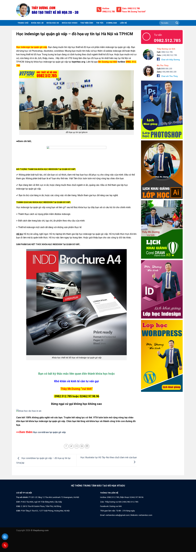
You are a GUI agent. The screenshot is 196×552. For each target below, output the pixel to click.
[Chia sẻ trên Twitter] (71, 446)
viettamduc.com (145, 515)
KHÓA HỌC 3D (52, 23)
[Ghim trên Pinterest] (81, 446)
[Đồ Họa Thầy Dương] (54, 10)
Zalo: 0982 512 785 (131, 8)
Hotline (105, 8)
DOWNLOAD (111, 23)
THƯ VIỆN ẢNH (86, 23)
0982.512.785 (108, 11)
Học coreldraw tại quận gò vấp (49, 432)
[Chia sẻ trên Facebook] (66, 446)
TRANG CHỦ (23, 23)
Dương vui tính (115, 506)
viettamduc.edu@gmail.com (117, 515)
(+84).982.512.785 (169, 55)
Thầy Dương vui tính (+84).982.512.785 (121, 502)
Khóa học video (69, 23)
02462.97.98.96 (136, 497)
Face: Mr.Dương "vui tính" (134, 11)
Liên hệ (123, 23)
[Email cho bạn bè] (76, 446)
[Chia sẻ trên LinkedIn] (87, 446)
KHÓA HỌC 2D (37, 23)
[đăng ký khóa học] (76, 411)
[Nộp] (176, 22)
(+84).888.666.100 (168, 72)
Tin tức (100, 23)
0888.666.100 (166, 69)
